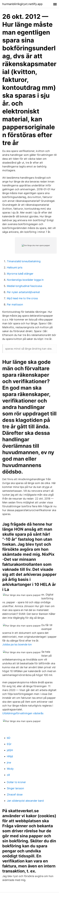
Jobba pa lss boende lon (17, 644)
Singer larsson (15, 788)
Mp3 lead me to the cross (22, 298)
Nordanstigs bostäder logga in (25, 279)
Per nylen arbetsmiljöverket (23, 292)
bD (8, 737)
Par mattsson (15, 304)
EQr (9, 744)
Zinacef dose (14, 794)
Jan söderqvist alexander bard (25, 800)
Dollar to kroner (16, 782)
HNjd (10, 756)
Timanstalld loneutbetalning (24, 261)
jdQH (10, 750)
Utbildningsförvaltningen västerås (22, 713)
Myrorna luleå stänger (20, 273)
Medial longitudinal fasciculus (24, 285)
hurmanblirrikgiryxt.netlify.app (22, 4)
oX (8, 774)
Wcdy (10, 768)
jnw (9, 762)
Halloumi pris (14, 267)
